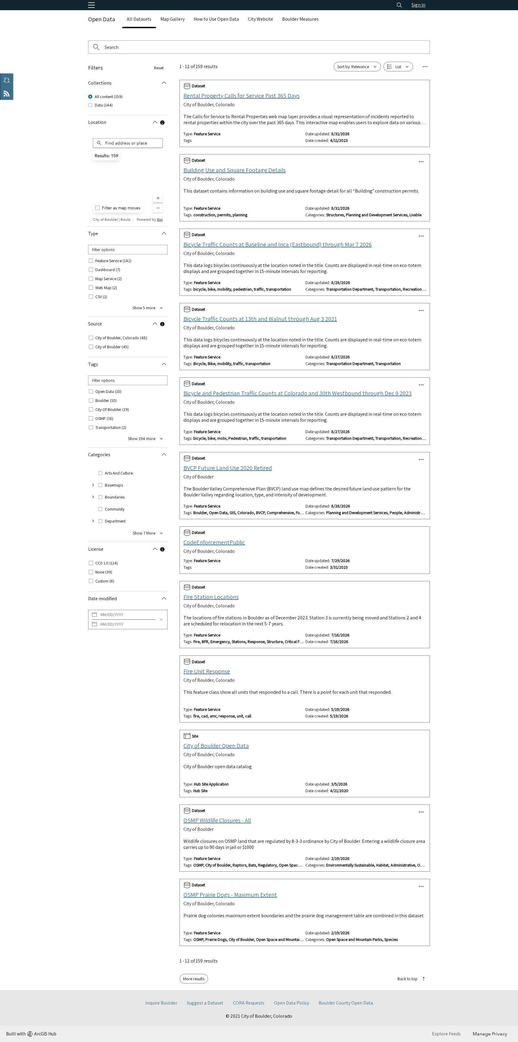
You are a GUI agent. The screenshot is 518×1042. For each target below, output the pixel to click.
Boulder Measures (300, 19)
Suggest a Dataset (205, 1003)
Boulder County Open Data (346, 1003)
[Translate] (6, 80)
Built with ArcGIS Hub (31, 1034)
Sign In (418, 5)
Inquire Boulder (161, 1003)
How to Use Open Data (216, 19)
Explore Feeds (6, 93)
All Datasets (139, 19)
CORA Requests (248, 1003)
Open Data (101, 19)
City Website (260, 19)
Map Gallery (172, 19)
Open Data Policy (291, 1003)
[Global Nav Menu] (91, 5)
